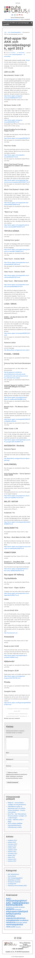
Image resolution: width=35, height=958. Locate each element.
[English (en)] (17, 15)
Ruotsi (28, 60)
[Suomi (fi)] (12, 15)
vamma (24, 922)
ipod (13, 718)
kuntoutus (10, 916)
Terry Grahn (21, 52)
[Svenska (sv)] (15, 15)
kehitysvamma (13, 914)
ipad (10, 718)
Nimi (7, 752)
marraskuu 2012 (12, 853)
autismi (10, 909)
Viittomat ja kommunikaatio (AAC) (17, 885)
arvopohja (22, 907)
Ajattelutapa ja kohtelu (14, 880)
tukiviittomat (11, 922)
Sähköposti (9, 759)
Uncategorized (12, 883)
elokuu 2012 (11, 857)
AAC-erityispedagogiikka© (14, 32)
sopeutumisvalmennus (15, 918)
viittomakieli (18, 927)
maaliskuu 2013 (12, 849)
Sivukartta (18, 3)
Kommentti (9, 736)
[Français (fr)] (22, 15)
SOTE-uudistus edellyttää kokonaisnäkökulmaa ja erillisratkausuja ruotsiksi (15, 825)
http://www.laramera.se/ (11, 633)
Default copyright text (19, 956)
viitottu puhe (10, 927)
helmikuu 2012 (12, 861)
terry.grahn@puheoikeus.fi (12, 19)
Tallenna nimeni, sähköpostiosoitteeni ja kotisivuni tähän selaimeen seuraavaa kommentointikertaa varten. (16, 775)
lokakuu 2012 (11, 855)
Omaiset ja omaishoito (14, 881)
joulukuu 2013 (12, 842)
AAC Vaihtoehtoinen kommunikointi (17, 904)
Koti (5, 32)
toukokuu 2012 (12, 859)
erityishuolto (17, 909)
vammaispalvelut (14, 924)
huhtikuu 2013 (12, 848)
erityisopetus (12, 912)
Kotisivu (8, 766)
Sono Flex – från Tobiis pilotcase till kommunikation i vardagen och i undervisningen (17, 815)
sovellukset (17, 718)
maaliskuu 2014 (12, 840)
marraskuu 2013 (12, 844)
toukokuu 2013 (12, 846)
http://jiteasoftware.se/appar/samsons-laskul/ (16, 350)
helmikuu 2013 (12, 851)
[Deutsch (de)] (19, 15)
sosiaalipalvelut (12, 920)
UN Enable (19, 922)
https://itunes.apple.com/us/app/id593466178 (17, 138)
